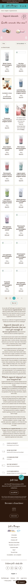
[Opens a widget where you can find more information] (21, 582)
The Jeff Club (14, 552)
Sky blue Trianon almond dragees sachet (21, 65)
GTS (18, 578)
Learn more (15, 515)
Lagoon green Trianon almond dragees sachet (21, 174)
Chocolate (14, 535)
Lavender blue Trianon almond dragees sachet (21, 91)
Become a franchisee (14, 542)
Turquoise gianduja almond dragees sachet (7, 284)
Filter (3, 43)
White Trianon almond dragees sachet (7, 65)
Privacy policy (8, 580)
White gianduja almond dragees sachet (21, 201)
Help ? (14, 550)
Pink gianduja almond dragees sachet (7, 228)
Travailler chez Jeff (13, 545)
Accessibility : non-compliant (14, 555)
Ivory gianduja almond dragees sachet (7, 256)
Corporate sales (14, 547)
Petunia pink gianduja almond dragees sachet (21, 228)
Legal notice (24, 578)
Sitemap (13, 578)
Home (2, 10)
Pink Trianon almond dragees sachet (21, 148)
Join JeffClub (14, 492)
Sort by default (20, 43)
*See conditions (7, 98)
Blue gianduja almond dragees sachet (21, 284)
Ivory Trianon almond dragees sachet (7, 148)
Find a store (14, 537)
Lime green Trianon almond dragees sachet (7, 201)
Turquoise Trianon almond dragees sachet (7, 120)
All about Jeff (14, 540)
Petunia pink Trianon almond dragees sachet (7, 174)
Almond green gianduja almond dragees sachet (21, 256)
